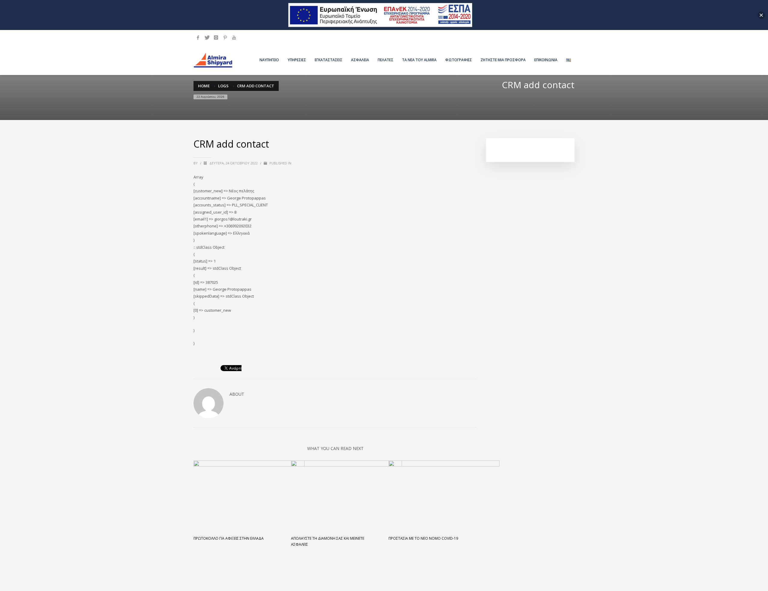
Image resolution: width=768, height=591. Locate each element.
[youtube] (234, 37)
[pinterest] (225, 37)
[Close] (761, 15)
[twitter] (207, 37)
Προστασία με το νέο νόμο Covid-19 (423, 538)
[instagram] (216, 37)
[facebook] (198, 37)
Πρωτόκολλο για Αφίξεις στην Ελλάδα (229, 538)
